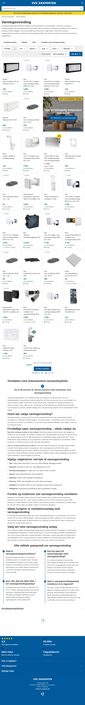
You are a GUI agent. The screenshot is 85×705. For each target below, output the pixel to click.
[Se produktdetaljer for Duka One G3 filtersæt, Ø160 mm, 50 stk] (53, 260)
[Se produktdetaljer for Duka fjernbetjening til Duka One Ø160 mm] (73, 296)
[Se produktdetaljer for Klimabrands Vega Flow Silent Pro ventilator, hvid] (32, 183)
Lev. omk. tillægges (7, 91)
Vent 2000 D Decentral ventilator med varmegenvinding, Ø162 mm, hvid (31, 312)
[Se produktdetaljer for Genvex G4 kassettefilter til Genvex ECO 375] (73, 260)
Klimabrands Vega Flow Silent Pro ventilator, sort (11, 311)
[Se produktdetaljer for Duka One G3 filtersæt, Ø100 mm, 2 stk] (11, 183)
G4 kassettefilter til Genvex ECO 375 (71, 275)
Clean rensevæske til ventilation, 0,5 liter (51, 198)
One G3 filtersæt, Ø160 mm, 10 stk (31, 121)
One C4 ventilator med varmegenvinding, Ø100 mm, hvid (31, 158)
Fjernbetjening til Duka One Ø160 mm (72, 311)
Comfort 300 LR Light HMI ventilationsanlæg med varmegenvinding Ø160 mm (51, 158)
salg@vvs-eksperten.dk (42, 689)
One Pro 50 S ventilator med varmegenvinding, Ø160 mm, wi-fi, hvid (52, 84)
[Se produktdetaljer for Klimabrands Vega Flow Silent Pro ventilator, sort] (11, 296)
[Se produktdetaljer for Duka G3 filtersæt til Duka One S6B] (32, 260)
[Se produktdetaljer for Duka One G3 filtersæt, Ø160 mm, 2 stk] (11, 260)
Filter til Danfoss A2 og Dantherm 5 (72, 83)
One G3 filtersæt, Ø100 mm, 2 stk (10, 198)
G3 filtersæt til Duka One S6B (31, 275)
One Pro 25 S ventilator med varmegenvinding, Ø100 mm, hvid (10, 237)
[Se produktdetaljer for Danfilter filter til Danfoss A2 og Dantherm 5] (73, 68)
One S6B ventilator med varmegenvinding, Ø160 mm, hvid (52, 312)
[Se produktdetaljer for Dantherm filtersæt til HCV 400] (11, 106)
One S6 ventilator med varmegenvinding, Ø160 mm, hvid (52, 237)
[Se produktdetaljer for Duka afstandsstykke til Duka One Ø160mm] (73, 142)
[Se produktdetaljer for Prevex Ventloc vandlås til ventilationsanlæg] (11, 142)
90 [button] (52, 373)
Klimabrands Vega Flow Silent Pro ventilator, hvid (31, 198)
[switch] (13, 48)
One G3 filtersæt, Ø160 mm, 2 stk (10, 275)
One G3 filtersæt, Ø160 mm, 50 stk (52, 275)
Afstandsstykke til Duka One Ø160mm (73, 157)
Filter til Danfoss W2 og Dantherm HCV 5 (10, 83)
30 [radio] (46, 373)
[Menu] (4, 3)
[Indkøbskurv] (82, 3)
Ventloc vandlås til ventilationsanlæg (9, 157)
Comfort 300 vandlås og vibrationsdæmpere (31, 349)
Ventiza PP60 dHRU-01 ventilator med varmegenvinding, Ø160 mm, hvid (73, 237)
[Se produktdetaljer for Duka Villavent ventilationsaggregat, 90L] (32, 221)
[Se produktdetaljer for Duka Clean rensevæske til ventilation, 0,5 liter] (53, 183)
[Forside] (43, 3)
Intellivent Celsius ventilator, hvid (9, 349)
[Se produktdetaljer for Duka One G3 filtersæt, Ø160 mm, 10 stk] (32, 106)
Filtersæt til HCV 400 (10, 120)
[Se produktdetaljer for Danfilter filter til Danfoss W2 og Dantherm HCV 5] (11, 68)
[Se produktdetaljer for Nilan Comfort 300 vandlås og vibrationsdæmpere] (32, 334)
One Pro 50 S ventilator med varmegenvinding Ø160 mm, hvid (31, 84)
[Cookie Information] (42, 694)
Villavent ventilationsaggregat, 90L (31, 236)
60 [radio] (49, 373)
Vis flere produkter (42, 369)
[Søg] (81, 8)
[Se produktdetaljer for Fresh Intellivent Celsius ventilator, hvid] (11, 334)
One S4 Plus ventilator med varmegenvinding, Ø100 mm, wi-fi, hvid (72, 199)
